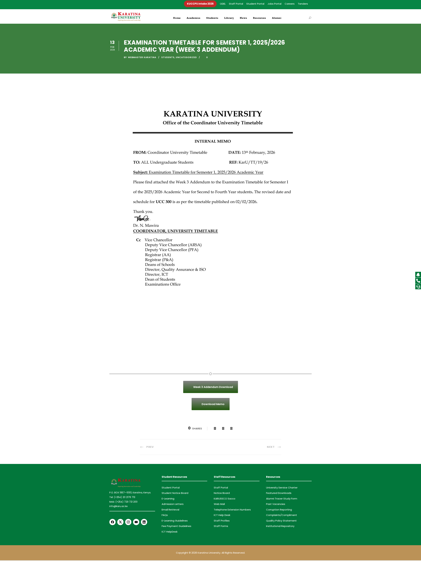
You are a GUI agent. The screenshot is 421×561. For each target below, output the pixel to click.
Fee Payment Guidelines (176, 526)
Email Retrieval (170, 509)
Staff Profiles (222, 520)
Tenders (303, 3)
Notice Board (222, 493)
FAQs (165, 515)
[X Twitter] (120, 522)
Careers (290, 3)
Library (229, 17)
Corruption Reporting (279, 509)
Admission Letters (173, 504)
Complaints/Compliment (281, 515)
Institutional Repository (280, 526)
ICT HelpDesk (169, 531)
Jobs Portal (274, 3)
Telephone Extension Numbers (232, 509)
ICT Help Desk (222, 515)
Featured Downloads (278, 493)
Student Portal (255, 3)
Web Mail (219, 504)
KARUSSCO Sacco (224, 498)
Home (177, 17)
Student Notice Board (175, 493)
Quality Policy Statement (281, 520)
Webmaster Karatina (142, 57)
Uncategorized (186, 57)
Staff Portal (236, 3)
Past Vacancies (275, 504)
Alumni (276, 17)
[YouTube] (136, 522)
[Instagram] (128, 522)
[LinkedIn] (144, 522)
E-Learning (168, 498)
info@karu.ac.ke (118, 506)
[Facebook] (112, 522)
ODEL (223, 3)
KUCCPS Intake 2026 (200, 3)
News (243, 17)
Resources (259, 17)
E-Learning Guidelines (175, 520)
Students (212, 17)
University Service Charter (281, 487)
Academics (193, 17)
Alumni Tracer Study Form (281, 498)
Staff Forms (221, 526)
